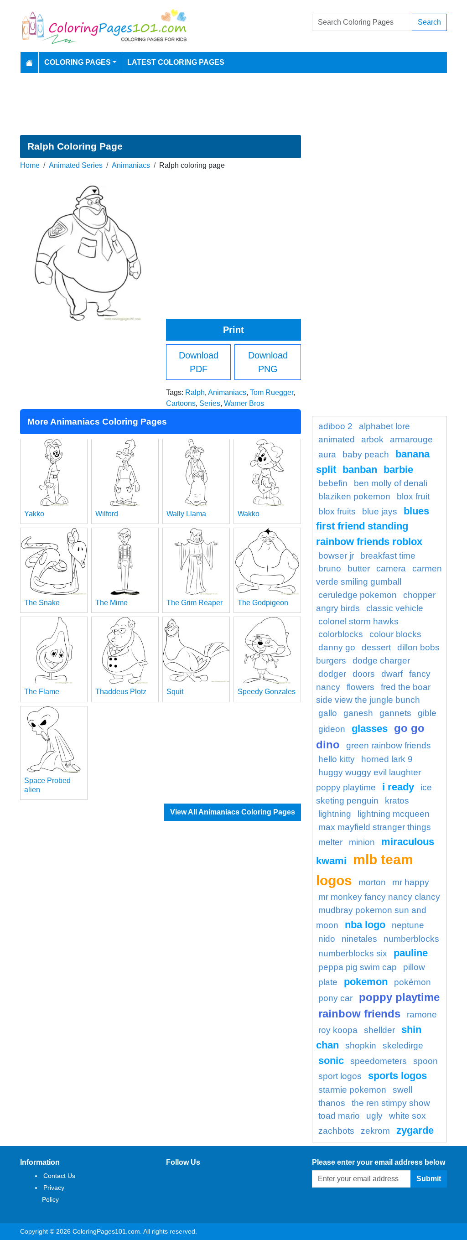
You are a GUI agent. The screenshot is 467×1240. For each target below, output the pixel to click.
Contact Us (59, 1175)
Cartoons (181, 403)
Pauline (411, 953)
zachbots (336, 1131)
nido (326, 939)
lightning (334, 814)
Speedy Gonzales (267, 691)
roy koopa (338, 1030)
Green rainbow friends (388, 745)
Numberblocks (411, 939)
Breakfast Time (387, 555)
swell (402, 1090)
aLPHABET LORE (384, 426)
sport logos (340, 1076)
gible (427, 713)
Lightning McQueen (394, 814)
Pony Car (335, 998)
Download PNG (268, 362)
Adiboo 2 (335, 426)
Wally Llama (186, 514)
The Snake (42, 603)
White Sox (407, 1116)
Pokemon (366, 981)
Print (233, 330)
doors (364, 674)
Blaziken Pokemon (354, 496)
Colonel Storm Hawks (358, 621)
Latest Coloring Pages (175, 62)
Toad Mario (339, 1116)
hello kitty (336, 759)
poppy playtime (399, 997)
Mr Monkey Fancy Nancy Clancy (379, 897)
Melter (330, 842)
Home (30, 165)
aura (327, 454)
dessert (376, 647)
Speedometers (378, 1061)
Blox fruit (413, 496)
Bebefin (333, 483)
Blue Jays (379, 511)
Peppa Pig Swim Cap (357, 967)
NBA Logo (365, 924)
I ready (398, 787)
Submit (428, 1179)
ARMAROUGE (411, 439)
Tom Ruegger (271, 392)
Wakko (248, 514)
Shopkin (360, 1045)
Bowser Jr (336, 555)
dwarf (392, 674)
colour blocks (395, 634)
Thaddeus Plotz (120, 691)
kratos (397, 800)
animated (336, 439)
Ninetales (359, 939)
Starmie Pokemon (352, 1090)
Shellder (379, 1030)
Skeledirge (403, 1045)
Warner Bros (244, 403)
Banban (359, 469)
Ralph (195, 392)
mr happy (410, 882)
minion (362, 842)
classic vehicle (394, 608)
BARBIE (398, 469)
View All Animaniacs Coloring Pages (232, 812)
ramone (422, 1014)
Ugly (374, 1116)
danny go (336, 647)
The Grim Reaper (194, 603)
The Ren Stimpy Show (391, 1103)
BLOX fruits (337, 511)
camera (391, 568)
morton (372, 882)
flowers (360, 687)
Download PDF (198, 362)
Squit (174, 691)
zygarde (415, 1130)
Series (209, 403)
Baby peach (365, 454)
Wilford (106, 514)
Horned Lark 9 (387, 759)
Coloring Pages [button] (77, 62)
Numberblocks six (352, 953)
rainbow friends (359, 1013)
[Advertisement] (233, 104)
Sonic (331, 1060)
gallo (327, 713)
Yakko (34, 514)
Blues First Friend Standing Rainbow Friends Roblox (372, 526)
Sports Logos (397, 1075)
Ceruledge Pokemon (357, 595)
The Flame (41, 691)
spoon (425, 1061)
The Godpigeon (263, 603)
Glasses (370, 728)
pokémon (412, 982)
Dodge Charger (381, 660)
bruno (329, 568)
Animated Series (76, 165)
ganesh (358, 713)
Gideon (331, 729)
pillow (414, 967)
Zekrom (375, 1131)
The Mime (111, 603)
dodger (332, 674)
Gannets (395, 713)
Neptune (408, 925)
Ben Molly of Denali (390, 483)
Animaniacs (131, 165)
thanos (331, 1103)
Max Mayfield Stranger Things (374, 827)
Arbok (372, 439)
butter (359, 568)
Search (429, 22)
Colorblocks (340, 634)
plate (327, 982)
